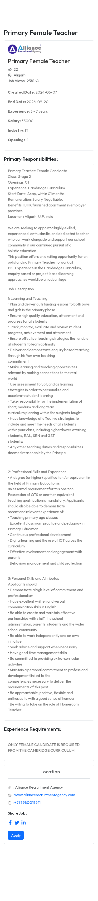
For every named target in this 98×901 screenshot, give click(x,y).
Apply (16, 835)
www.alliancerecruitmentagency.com (44, 794)
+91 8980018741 (27, 802)
